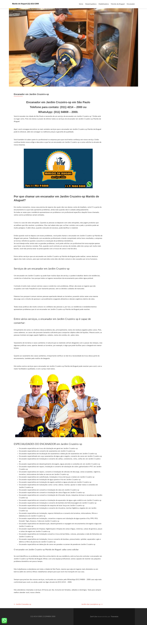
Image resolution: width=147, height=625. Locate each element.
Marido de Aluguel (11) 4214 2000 (25, 4)
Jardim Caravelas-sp (22, 604)
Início (81, 4)
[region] (73, 43)
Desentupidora (90, 4)
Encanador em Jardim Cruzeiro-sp (31, 94)
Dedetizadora (104, 4)
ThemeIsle (114, 616)
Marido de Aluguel (118, 4)
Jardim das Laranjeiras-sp (92, 604)
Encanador (131, 4)
